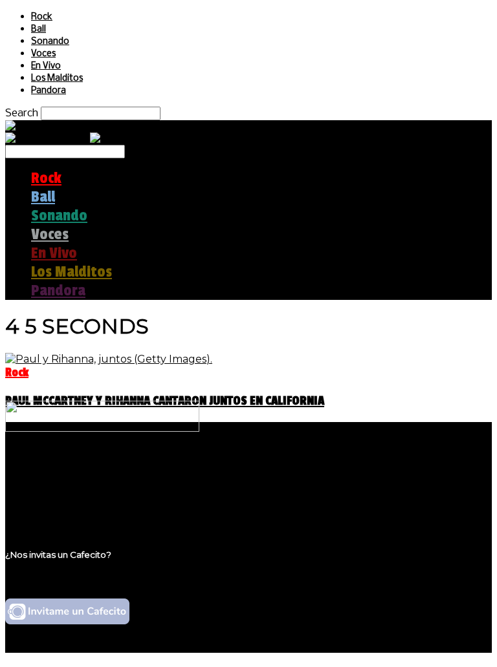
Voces (43, 54)
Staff (43, 494)
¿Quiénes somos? (75, 469)
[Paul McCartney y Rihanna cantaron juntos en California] (108, 359)
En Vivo (46, 66)
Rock (41, 17)
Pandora (48, 91)
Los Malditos (57, 78)
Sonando (50, 42)
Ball (38, 29)
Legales (51, 482)
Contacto (55, 506)
